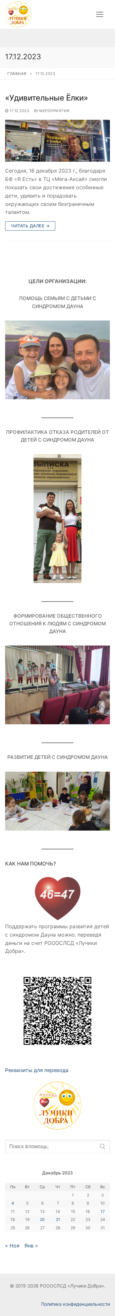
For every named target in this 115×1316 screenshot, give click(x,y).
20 (42, 1219)
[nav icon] (99, 14)
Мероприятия (54, 111)
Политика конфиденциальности (75, 1304)
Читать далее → (30, 225)
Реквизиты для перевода (36, 1070)
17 (103, 1211)
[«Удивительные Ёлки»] (57, 141)
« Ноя (12, 1245)
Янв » (31, 1245)
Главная (17, 73)
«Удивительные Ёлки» (46, 97)
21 (58, 1219)
